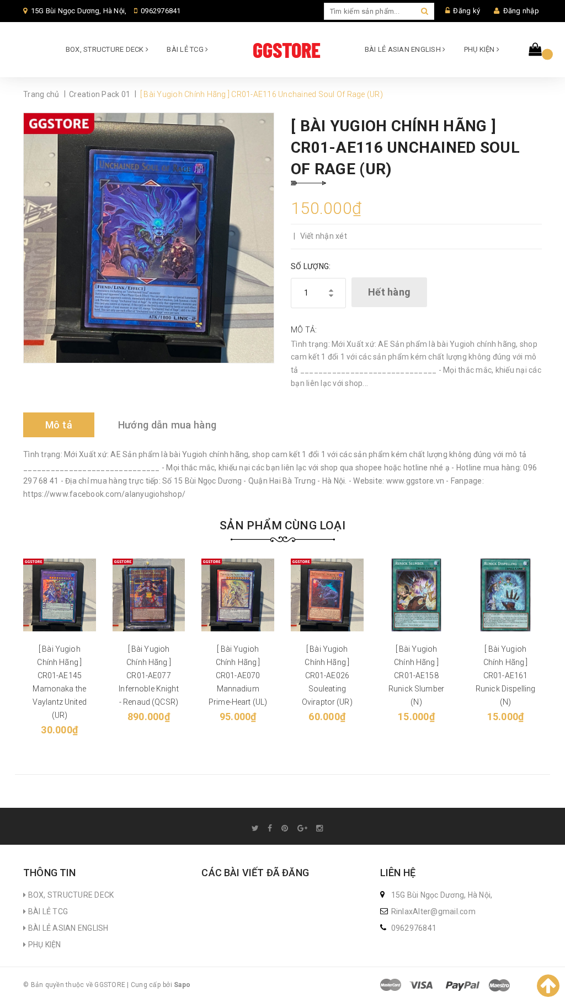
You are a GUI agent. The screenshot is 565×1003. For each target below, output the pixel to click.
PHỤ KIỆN (480, 49)
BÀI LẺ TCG (186, 49)
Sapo (182, 985)
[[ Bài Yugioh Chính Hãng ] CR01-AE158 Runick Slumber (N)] (416, 595)
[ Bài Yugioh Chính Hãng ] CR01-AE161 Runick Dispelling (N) (505, 675)
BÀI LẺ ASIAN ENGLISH (404, 49)
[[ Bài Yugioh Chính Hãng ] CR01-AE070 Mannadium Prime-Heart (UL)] (237, 595)
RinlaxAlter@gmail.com (433, 911)
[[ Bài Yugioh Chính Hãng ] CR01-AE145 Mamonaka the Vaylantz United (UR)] (59, 595)
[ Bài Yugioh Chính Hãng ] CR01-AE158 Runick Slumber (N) (416, 675)
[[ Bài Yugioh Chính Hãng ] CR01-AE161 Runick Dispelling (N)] (505, 595)
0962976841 (161, 11)
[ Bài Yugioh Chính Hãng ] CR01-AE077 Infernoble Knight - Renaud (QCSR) (148, 675)
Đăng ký (466, 11)
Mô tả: (304, 329)
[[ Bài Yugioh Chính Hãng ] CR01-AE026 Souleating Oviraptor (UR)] (327, 595)
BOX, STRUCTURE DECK (106, 49)
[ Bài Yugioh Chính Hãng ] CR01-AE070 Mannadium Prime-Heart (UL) (238, 675)
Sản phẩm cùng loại (282, 525)
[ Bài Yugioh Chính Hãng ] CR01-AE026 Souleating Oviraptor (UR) (327, 675)
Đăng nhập (521, 11)
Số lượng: (311, 266)
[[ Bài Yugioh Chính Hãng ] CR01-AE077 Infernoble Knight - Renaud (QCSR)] (149, 595)
